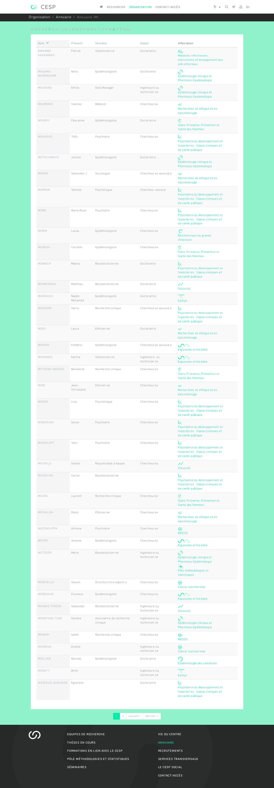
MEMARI (43, 634)
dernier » (151, 716)
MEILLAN (44, 658)
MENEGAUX (46, 594)
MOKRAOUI (45, 296)
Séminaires (76, 767)
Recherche (116, 7)
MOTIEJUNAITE (48, 157)
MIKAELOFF (46, 442)
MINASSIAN (46, 422)
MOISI (42, 328)
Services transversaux (178, 759)
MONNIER (44, 263)
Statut (144, 43)
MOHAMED (45, 357)
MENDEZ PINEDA (49, 606)
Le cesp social (170, 767)
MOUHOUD (45, 136)
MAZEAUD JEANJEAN (52, 682)
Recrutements (170, 750)
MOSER (43, 173)
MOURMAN (45, 104)
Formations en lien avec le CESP (95, 750)
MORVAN (44, 189)
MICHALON (45, 512)
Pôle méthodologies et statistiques (98, 759)
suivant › (135, 716)
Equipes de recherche (86, 734)
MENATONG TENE (50, 618)
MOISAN (43, 345)
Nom (41, 43)
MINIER (43, 401)
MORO (42, 210)
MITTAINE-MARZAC (51, 369)
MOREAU (44, 247)
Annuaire (63, 17)
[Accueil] (43, 7)
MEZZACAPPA (47, 528)
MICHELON (45, 475)
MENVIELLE (46, 582)
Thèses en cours (81, 742)
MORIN (42, 231)
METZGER (45, 552)
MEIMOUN (44, 646)
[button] (217, 7)
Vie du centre (169, 734)
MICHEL (43, 496)
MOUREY (44, 120)
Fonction (101, 43)
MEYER (43, 540)
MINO (41, 385)
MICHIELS (44, 463)
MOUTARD (45, 87)
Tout (127, 30)
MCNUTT (44, 670)
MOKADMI (45, 308)
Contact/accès (167, 7)
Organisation (140, 7)
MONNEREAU (47, 284)
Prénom (77, 43)
